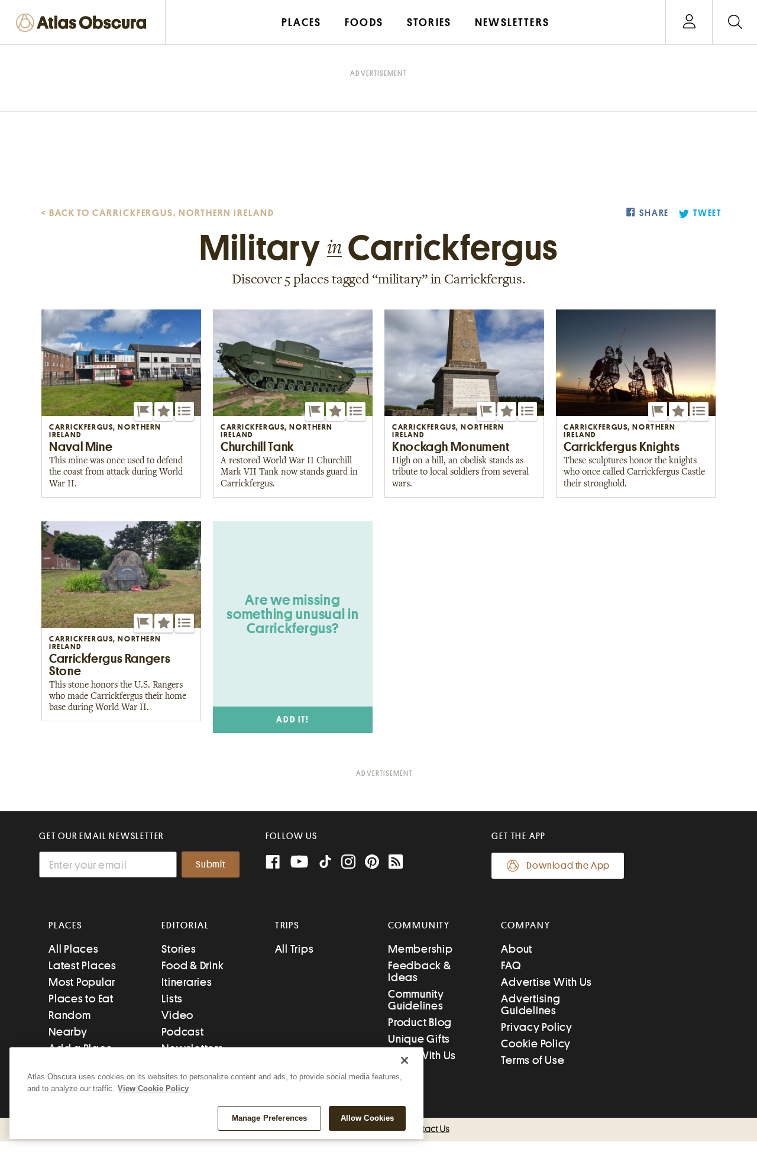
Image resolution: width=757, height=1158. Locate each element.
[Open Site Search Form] (735, 22)
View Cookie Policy (153, 1088)
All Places (73, 948)
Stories (178, 948)
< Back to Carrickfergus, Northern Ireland (157, 213)
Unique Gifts (419, 1038)
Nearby (68, 1031)
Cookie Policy (536, 1043)
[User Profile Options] (689, 22)
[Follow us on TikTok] (325, 864)
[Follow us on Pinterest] (372, 863)
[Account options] (689, 22)
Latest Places (82, 965)
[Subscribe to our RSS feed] (396, 863)
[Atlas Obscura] (84, 23)
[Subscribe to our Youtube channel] (299, 863)
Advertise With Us (546, 982)
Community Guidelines (416, 999)
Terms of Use (532, 1060)
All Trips (294, 948)
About (516, 948)
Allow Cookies (367, 1118)
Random (69, 1015)
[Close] (405, 1060)
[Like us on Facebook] (273, 863)
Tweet (707, 213)
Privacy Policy (536, 1027)
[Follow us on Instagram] (348, 863)
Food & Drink (192, 965)
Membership (420, 948)
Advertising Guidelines (530, 1004)
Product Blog (420, 1022)
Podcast (182, 1031)
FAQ (510, 965)
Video (177, 1015)
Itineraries (186, 982)
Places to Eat (81, 998)
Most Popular (81, 982)
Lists (172, 998)
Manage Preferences (269, 1118)
